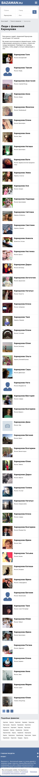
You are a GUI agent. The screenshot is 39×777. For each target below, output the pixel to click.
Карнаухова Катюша (23, 566)
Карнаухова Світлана (24, 212)
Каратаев (13, 738)
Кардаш (20, 738)
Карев (34, 735)
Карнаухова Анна (22, 94)
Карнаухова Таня (22, 317)
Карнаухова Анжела (23, 238)
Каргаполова (6, 732)
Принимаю (33, 771)
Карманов (20, 732)
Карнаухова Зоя (21, 186)
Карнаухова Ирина (22, 540)
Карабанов (6, 738)
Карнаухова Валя (22, 159)
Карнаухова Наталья (23, 291)
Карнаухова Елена (22, 120)
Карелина (28, 725)
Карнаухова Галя (22, 54)
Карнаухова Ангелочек (25, 277)
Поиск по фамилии (15, 21)
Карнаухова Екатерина (24, 409)
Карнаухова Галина (23, 487)
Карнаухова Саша (22, 369)
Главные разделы (8, 753)
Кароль (26, 738)
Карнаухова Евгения (23, 435)
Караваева (20, 725)
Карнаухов (28, 732)
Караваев (5, 730)
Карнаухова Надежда (24, 199)
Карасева (31, 722)
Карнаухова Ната (22, 382)
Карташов (27, 727)
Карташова (6, 725)
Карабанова (19, 735)
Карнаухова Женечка (24, 107)
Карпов (12, 722)
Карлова (26, 730)
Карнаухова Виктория (24, 396)
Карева (12, 730)
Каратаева (28, 735)
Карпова (5, 722)
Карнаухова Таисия (23, 68)
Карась (14, 732)
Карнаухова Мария (23, 684)
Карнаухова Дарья (22, 264)
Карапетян (6, 727)
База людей (4, 21)
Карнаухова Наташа (23, 146)
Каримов (24, 722)
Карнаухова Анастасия (24, 81)
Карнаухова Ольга (22, 356)
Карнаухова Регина (23, 645)
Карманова (19, 730)
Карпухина (12, 735)
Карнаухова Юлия (22, 343)
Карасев (13, 725)
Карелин (20, 727)
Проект (3, 756)
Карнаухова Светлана (24, 225)
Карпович (13, 727)
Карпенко (18, 722)
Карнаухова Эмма (22, 173)
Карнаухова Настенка (24, 251)
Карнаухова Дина (22, 422)
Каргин (5, 735)
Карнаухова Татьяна (23, 553)
